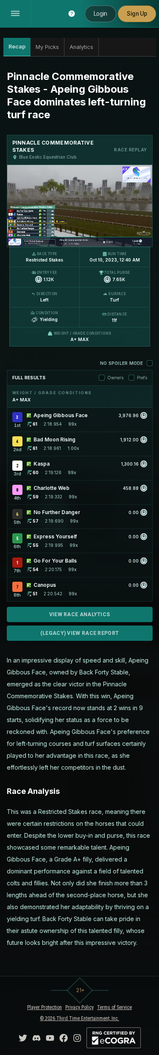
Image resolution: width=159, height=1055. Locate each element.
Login (100, 13)
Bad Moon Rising (54, 439)
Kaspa (41, 464)
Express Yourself (55, 536)
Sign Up (137, 13)
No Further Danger (56, 512)
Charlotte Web (51, 488)
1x (46, 235)
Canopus (44, 585)
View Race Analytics (79, 614)
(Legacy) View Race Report (79, 633)
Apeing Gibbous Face (60, 415)
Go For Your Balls (55, 560)
